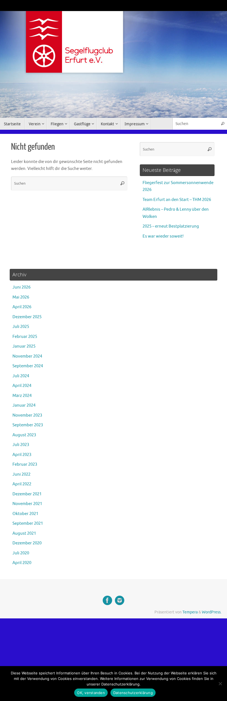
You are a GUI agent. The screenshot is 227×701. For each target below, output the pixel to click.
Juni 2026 (21, 287)
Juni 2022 (21, 474)
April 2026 (21, 307)
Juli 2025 (20, 326)
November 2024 (27, 356)
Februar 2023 (24, 464)
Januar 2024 (23, 405)
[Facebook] (107, 600)
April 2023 (21, 454)
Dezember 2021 (27, 494)
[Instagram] (119, 600)
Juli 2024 (20, 376)
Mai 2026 (20, 297)
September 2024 (27, 366)
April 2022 (21, 484)
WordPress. (211, 612)
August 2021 (24, 533)
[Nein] (220, 683)
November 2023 (27, 415)
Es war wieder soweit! (163, 236)
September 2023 (27, 425)
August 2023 (24, 435)
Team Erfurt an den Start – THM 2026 (177, 199)
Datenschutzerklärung (133, 692)
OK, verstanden (91, 692)
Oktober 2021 (25, 513)
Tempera (190, 612)
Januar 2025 (23, 346)
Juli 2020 (20, 553)
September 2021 (27, 523)
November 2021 (27, 503)
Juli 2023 (20, 444)
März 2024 (22, 395)
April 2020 (21, 562)
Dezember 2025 (27, 317)
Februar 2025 (24, 336)
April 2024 (21, 385)
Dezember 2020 (27, 543)
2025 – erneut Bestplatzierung (171, 226)
